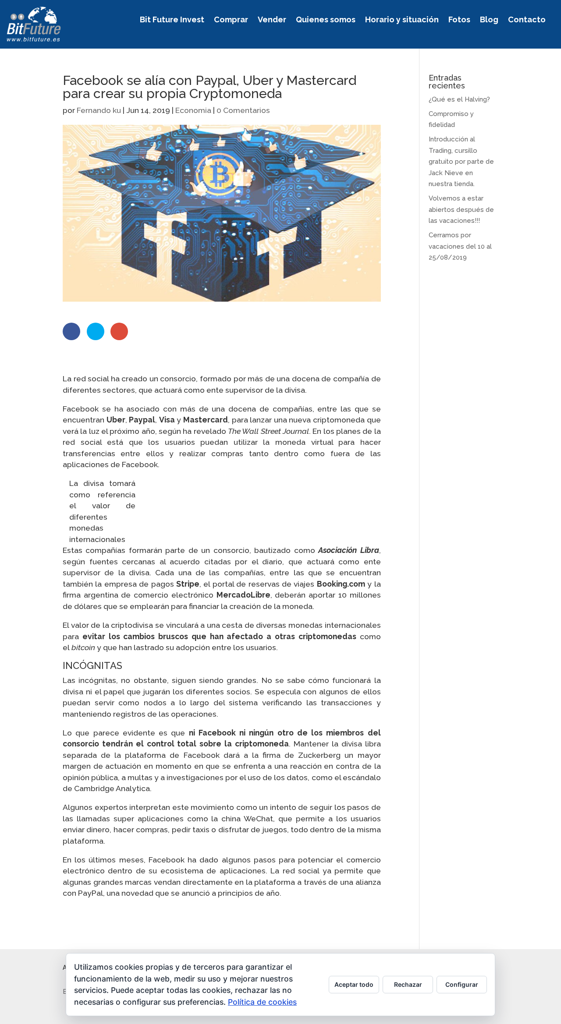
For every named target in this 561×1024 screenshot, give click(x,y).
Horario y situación (402, 20)
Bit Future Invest (172, 20)
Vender (272, 20)
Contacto (527, 20)
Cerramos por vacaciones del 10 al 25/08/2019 (460, 246)
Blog (489, 20)
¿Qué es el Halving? (459, 99)
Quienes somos (325, 20)
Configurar (461, 984)
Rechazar (408, 984)
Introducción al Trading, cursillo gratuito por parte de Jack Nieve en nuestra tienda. (461, 161)
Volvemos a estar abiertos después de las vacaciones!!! (461, 209)
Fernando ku (99, 110)
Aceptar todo (353, 984)
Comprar (231, 20)
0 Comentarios (243, 110)
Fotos (459, 20)
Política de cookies (262, 1001)
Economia (193, 110)
